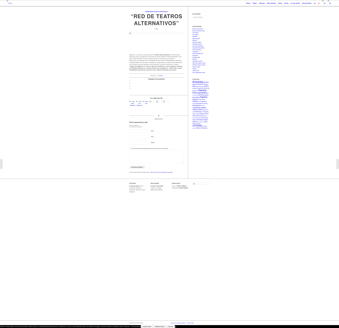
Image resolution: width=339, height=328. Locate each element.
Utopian (160, 75)
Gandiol (194, 103)
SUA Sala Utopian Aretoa (160, 11)
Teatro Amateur (200, 122)
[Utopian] (9, 3)
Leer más (170, 326)
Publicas (201, 114)
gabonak (204, 101)
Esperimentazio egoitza (198, 48)
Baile (194, 86)
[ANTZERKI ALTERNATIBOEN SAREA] (337, 164)
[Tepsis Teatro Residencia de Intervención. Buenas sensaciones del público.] (166, 104)
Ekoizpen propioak (197, 44)
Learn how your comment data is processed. (161, 172)
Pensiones (197, 112)
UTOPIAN (197, 125)
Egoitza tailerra (196, 38)
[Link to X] (200, 322)
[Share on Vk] (131, 88)
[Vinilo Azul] (139, 104)
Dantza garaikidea (199, 92)
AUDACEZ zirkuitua (202, 84)
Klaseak (194, 59)
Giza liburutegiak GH (197, 53)
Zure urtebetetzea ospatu (198, 72)
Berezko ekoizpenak (197, 29)
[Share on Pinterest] (131, 86)
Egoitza (203, 96)
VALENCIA (204, 126)
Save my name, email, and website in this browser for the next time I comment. (150, 148)
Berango (202, 86)
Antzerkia (197, 82)
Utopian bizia (195, 70)
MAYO (204, 109)
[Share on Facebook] (131, 81)
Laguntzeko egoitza (197, 61)
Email (152, 136)
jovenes (203, 105)
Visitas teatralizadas (201, 128)
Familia (194, 101)
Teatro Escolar (196, 67)
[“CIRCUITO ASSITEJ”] (159, 104)
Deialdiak (194, 36)
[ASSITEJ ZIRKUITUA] (1, 164)
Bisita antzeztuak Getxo (198, 31)
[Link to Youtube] (203, 322)
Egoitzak (194, 40)
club (197, 90)
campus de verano (197, 88)
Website (153, 142)
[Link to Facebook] (197, 322)
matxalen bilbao (197, 110)
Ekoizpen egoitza (196, 42)
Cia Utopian (195, 32)
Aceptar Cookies (147, 326)
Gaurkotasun (149, 11)
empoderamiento (201, 99)
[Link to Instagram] (205, 322)
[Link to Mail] (208, 322)
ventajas (194, 128)
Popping (206, 112)
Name (152, 131)
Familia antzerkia (196, 49)
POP (202, 111)
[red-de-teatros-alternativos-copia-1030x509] (156, 42)
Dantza (202, 90)
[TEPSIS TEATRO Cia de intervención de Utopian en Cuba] (146, 104)
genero (206, 103)
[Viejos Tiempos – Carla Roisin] (132, 104)
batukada (198, 86)
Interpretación (196, 105)
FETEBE (200, 101)
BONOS (206, 86)
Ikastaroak (195, 55)
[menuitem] (248, 3)
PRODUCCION (195, 113)
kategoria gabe (196, 57)
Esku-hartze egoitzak (197, 46)
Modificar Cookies (159, 326)
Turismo (198, 124)
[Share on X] (131, 83)
